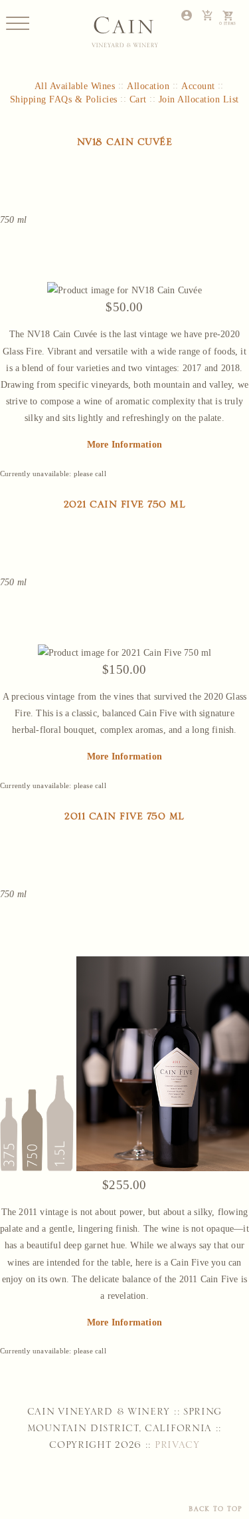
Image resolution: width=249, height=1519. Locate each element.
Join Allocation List (199, 99)
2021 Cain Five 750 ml (125, 507)
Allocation (148, 86)
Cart (138, 99)
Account (198, 86)
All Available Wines (75, 86)
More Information (124, 444)
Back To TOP (215, 1510)
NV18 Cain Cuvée (125, 144)
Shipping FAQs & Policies (64, 99)
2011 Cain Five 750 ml (124, 819)
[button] (17, 23)
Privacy (175, 1447)
